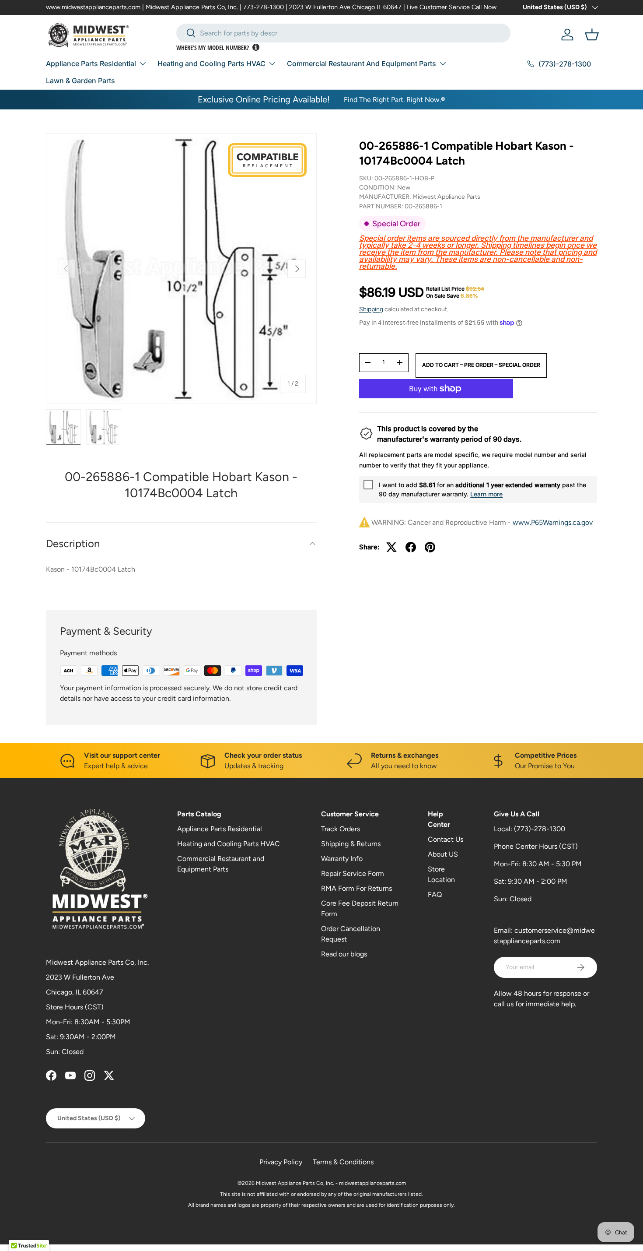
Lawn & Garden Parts (80, 80)
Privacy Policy (280, 1162)
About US (443, 854)
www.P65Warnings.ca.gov (553, 522)
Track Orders (340, 829)
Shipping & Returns (351, 844)
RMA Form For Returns (356, 888)
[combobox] (343, 33)
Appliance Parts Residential (91, 63)
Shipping (371, 309)
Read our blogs (344, 954)
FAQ (435, 894)
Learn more (486, 494)
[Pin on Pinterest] (430, 547)
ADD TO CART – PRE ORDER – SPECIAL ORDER (481, 365)
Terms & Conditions (343, 1162)
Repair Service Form (352, 873)
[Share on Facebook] (410, 547)
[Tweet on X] (391, 547)
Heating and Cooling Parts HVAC (211, 63)
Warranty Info (342, 858)
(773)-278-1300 (539, 829)
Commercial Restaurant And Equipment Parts (361, 63)
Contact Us (445, 839)
